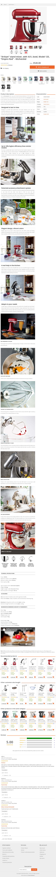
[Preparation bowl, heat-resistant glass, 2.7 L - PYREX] (32, 688)
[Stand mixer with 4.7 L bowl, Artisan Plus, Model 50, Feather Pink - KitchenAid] (51, 714)
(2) (44, 671)
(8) (26, 671)
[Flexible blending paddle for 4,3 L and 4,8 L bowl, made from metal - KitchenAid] (23, 661)
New (7, 716)
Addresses (42, 852)
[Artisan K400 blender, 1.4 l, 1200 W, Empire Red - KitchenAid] (14, 661)
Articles (22, 850)
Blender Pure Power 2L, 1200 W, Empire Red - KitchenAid (5, 669)
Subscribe (34, 869)
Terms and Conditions (7, 850)
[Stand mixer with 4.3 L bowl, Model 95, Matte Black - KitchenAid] (23, 714)
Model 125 (46, 101)
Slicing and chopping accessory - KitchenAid (4, 695)
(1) (7, 671)
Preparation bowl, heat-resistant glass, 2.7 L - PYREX (32, 695)
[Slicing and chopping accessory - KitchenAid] (5, 688)
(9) (44, 697)
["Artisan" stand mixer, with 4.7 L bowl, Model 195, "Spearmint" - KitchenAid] (14, 714)
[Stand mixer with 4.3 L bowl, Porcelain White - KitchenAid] (32, 714)
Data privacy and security (8, 852)
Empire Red (46, 114)
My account (42, 848)
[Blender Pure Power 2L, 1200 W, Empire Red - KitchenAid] (5, 661)
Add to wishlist (43, 71)
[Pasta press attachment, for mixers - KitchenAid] (41, 661)
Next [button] (55, 669)
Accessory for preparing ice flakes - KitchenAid (50, 669)
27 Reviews (9, 65)
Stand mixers (46, 104)
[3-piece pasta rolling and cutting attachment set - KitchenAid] (41, 688)
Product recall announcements (28, 852)
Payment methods (6, 848)
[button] (11, 26)
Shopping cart (43, 854)
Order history (42, 850)
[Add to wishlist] (8, 659)
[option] (5, 668)
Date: (2, 758)
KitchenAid (46, 99)
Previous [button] (1, 669)
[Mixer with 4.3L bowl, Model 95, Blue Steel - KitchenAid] (5, 714)
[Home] (1, 5)
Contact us (4, 860)
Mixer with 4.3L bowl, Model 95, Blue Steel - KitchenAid (5, 721)
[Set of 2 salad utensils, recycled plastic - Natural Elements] (23, 688)
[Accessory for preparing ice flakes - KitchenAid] (51, 661)
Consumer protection (7, 862)
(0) (53, 671)
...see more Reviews (6, 839)
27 (54, 738)
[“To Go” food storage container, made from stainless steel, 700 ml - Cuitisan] (14, 688)
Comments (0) (7, 775)
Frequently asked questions (8, 856)
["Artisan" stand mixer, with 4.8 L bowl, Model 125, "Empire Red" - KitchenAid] (28, 25)
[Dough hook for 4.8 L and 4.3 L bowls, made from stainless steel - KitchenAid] (32, 661)
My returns (42, 858)
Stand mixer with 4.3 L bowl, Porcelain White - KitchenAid (32, 721)
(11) (8, 697)
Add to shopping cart (43, 67)
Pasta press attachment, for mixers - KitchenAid (41, 669)
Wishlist (41, 856)
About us (4, 854)
